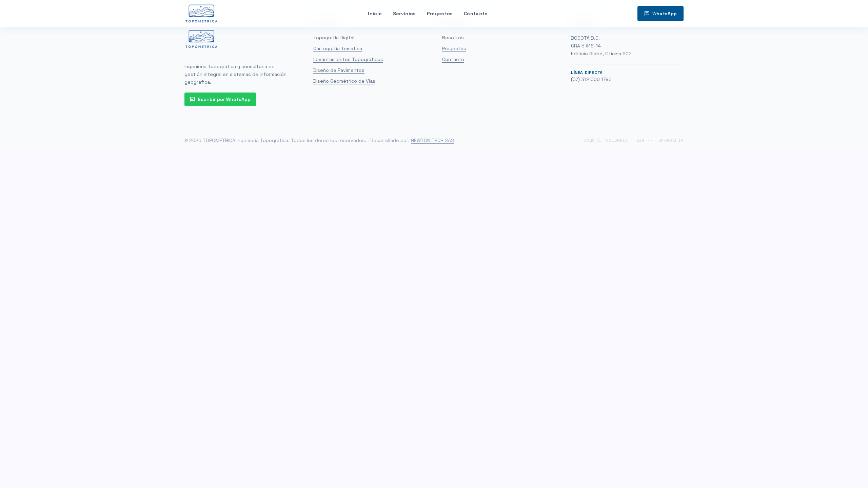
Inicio (375, 14)
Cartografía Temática (337, 48)
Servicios (404, 14)
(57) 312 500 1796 (591, 79)
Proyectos (440, 14)
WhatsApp (660, 13)
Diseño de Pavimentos (338, 70)
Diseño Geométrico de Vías (344, 81)
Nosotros (453, 38)
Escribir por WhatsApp (220, 99)
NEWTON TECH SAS (432, 140)
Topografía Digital (333, 38)
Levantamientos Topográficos (348, 59)
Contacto (476, 14)
